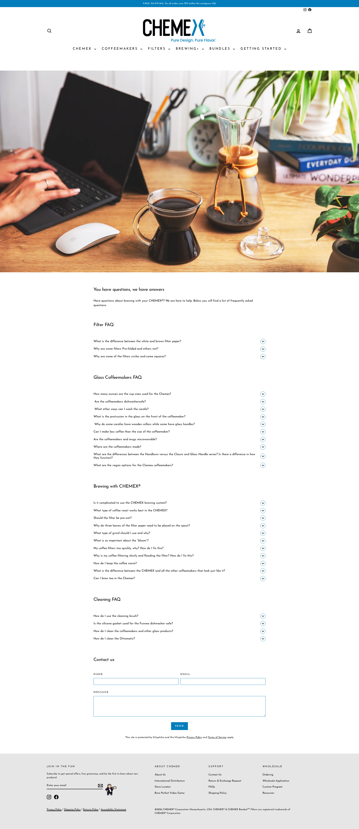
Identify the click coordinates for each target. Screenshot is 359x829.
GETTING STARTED (261, 49)
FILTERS (157, 49)
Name (98, 674)
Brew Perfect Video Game (170, 793)
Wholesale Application (276, 781)
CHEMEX (83, 49)
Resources (268, 793)
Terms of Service (217, 737)
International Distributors (170, 781)
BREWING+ (188, 49)
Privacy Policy (194, 737)
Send (179, 726)
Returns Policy (90, 809)
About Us (160, 774)
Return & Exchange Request (224, 781)
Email (185, 674)
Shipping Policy (217, 793)
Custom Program (273, 786)
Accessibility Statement (113, 809)
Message (101, 692)
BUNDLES (220, 49)
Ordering (268, 774)
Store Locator (163, 786)
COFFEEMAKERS (120, 49)
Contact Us (215, 774)
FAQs (211, 786)
